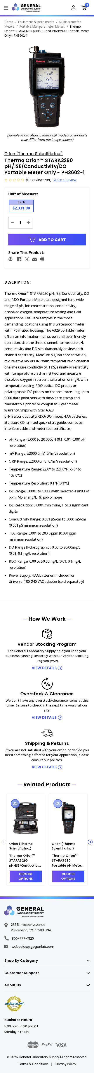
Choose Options (26, 876)
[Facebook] (19, 259)
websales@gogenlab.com (33, 946)
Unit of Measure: (23, 193)
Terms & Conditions (33, 1064)
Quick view (15, 803)
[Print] (42, 259)
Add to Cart (52, 239)
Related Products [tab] (47, 784)
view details (44, 668)
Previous (4, 842)
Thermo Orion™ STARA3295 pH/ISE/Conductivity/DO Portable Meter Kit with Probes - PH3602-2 (25, 860)
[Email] (34, 259)
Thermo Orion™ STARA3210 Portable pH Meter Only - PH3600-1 (67, 860)
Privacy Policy (66, 1064)
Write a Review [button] (65, 179)
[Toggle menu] (6, 8)
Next (90, 842)
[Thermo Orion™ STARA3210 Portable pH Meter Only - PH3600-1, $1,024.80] (68, 818)
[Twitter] (27, 259)
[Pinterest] (10, 259)
